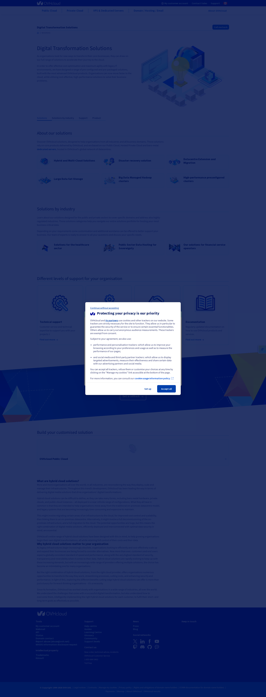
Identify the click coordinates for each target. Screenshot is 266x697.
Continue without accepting (104, 308)
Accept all (166, 388)
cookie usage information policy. (152, 378)
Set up (147, 388)
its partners (111, 320)
